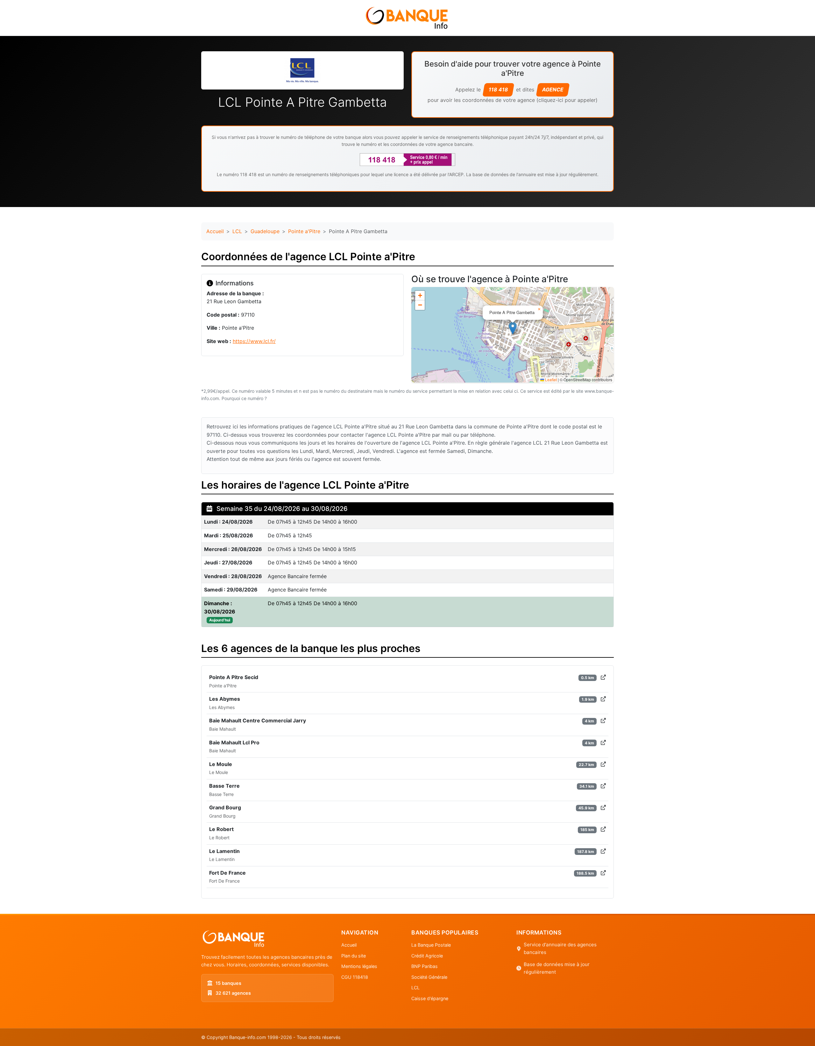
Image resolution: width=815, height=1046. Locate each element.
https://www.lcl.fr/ (254, 341)
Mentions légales (359, 966)
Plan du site (353, 955)
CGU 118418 (354, 977)
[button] (513, 328)
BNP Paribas (424, 966)
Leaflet (550, 379)
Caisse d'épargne (429, 998)
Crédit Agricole (427, 955)
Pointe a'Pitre (304, 231)
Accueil (215, 231)
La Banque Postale (431, 945)
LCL (237, 231)
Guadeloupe (265, 231)
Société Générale (429, 977)
